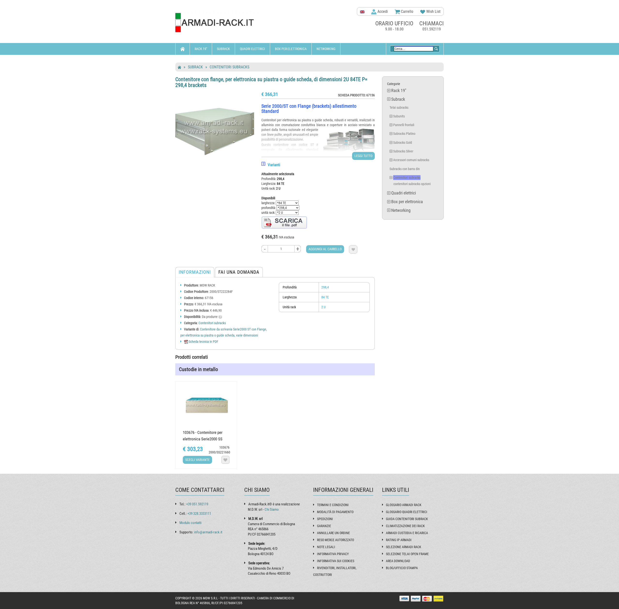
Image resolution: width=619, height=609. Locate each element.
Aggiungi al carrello (325, 249)
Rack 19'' (201, 49)
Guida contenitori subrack (407, 519)
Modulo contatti (190, 523)
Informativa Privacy (333, 554)
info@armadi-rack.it (208, 532)
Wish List (433, 11)
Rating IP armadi (399, 540)
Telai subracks (399, 107)
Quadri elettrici (252, 49)
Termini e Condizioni (333, 505)
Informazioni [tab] (195, 272)
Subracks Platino (404, 134)
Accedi (382, 11)
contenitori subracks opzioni (412, 184)
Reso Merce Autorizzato (335, 540)
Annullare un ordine (333, 533)
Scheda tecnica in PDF (203, 342)
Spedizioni (325, 519)
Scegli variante (197, 460)
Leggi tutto (363, 156)
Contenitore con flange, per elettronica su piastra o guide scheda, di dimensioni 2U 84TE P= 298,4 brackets (271, 82)
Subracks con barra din (405, 169)
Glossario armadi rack (403, 505)
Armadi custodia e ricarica (407, 533)
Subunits (399, 116)
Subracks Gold (402, 142)
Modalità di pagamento (335, 512)
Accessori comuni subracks (411, 160)
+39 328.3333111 (199, 513)
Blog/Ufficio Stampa (402, 568)
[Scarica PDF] (284, 222)
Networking (326, 49)
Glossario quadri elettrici (406, 512)
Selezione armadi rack (403, 547)
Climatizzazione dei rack (405, 526)
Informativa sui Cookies (335, 561)
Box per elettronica (291, 49)
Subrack (223, 49)
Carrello (406, 11)
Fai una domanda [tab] (238, 272)
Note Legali (326, 547)
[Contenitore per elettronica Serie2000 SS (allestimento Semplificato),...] (206, 404)
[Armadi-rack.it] (217, 23)
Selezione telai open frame (407, 554)
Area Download (398, 561)
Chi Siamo (272, 509)
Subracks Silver (403, 151)
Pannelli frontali (403, 125)
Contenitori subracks (229, 67)
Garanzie (324, 526)
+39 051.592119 (197, 504)
